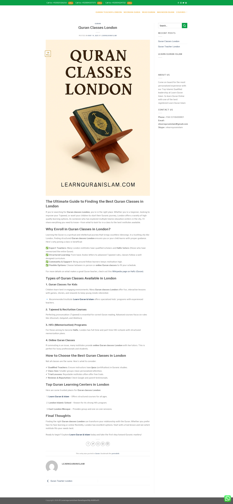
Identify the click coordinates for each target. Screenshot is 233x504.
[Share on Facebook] (88, 444)
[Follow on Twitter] (183, 3)
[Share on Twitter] (93, 444)
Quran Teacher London (109, 12)
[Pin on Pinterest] (103, 444)
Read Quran (148, 12)
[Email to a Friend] (98, 444)
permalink (115, 453)
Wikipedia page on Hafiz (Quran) (127, 271)
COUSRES (180, 12)
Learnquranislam (109, 35)
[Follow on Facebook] (178, 3)
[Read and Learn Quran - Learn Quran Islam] (55, 12)
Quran (98, 23)
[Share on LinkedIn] (107, 444)
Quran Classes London (168, 41)
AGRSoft (95, 500)
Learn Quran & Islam (83, 299)
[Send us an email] (186, 3)
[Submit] (184, 25)
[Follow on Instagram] (181, 3)
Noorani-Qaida (132, 12)
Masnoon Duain (165, 12)
